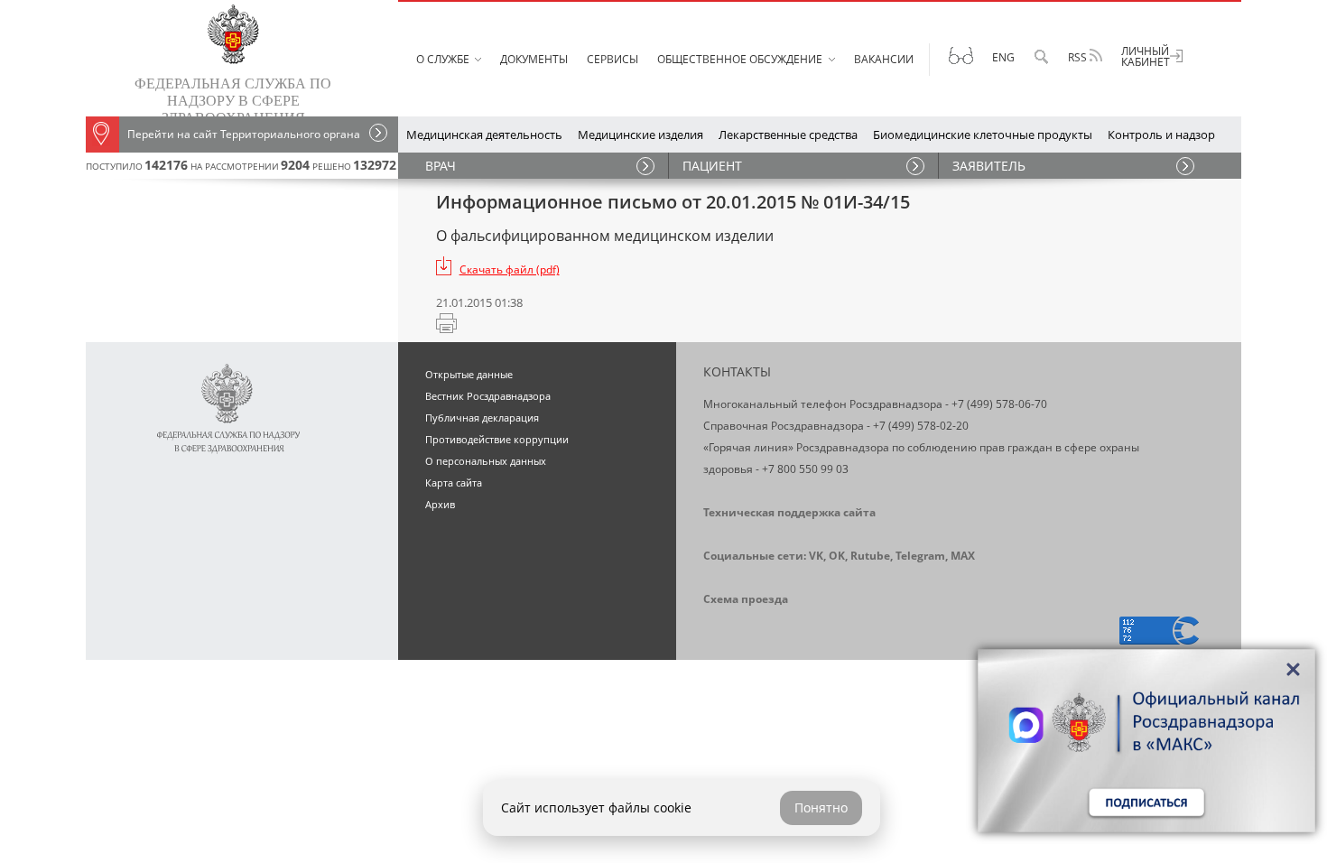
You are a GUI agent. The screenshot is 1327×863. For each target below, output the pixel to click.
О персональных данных (485, 461)
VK (816, 555)
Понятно (821, 807)
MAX (963, 555)
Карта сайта (453, 482)
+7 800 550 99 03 (805, 469)
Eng (1003, 57)
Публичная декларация (482, 417)
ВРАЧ (440, 165)
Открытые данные (469, 374)
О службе (442, 59)
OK (837, 555)
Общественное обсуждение (739, 59)
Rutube (870, 555)
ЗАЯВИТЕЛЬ (988, 165)
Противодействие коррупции (497, 439)
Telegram (920, 555)
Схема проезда (745, 599)
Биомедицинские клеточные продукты (982, 134)
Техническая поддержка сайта (789, 512)
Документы (534, 59)
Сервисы (612, 59)
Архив (440, 504)
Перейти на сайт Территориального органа (243, 134)
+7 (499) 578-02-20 (921, 425)
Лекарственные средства (788, 134)
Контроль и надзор (1161, 134)
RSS (1079, 57)
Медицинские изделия (640, 134)
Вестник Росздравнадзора (488, 396)
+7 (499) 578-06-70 (999, 404)
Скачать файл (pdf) (509, 269)
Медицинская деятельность (484, 134)
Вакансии (884, 59)
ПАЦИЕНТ (712, 165)
